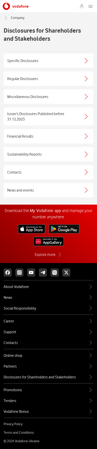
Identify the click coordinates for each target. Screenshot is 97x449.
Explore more (45, 254)
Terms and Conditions (19, 433)
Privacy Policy (13, 424)
